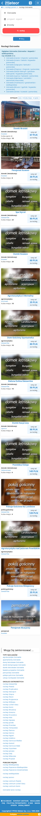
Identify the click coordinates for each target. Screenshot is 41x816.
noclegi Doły (7, 753)
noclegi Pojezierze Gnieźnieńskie (15, 770)
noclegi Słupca (8, 694)
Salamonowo (6, 470)
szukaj (22, 31)
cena (20, 98)
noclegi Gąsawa (9, 720)
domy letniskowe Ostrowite (13, 662)
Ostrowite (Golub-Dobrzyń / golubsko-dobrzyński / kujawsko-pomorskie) (20, 72)
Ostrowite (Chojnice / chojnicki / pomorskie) (22, 69)
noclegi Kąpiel (8, 735)
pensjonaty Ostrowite (11, 673)
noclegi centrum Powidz (12, 781)
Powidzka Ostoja (21, 465)
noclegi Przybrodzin (10, 689)
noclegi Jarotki (8, 723)
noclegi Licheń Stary (10, 705)
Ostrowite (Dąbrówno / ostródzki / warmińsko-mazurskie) (19, 79)
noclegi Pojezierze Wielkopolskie (15, 767)
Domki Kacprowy (20, 423)
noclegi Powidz (8, 686)
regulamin (35, 801)
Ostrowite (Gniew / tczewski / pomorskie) (21, 92)
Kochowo (4, 301)
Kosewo (4, 134)
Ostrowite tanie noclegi (12, 790)
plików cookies (23, 814)
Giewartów (5, 217)
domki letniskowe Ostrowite (13, 667)
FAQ (3, 803)
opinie (36, 98)
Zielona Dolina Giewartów (20, 381)
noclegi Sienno (8, 733)
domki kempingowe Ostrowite (14, 665)
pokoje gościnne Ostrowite (13, 675)
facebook (7, 801)
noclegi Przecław (9, 725)
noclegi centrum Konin (11, 786)
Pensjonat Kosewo (20, 170)
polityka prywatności (16, 803)
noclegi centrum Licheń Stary (14, 783)
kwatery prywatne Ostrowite (13, 670)
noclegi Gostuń (8, 743)
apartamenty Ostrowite (11, 660)
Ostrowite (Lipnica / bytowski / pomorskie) (22, 76)
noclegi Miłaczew (9, 756)
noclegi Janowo (8, 751)
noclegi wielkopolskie (11, 774)
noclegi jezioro (8, 777)
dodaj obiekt (24, 805)
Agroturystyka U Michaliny (20, 295)
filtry (22, 39)
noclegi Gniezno (9, 712)
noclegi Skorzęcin (9, 692)
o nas (30, 803)
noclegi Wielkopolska (11, 765)
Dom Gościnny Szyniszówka (20, 337)
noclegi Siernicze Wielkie (12, 741)
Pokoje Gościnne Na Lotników (20, 506)
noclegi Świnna (8, 730)
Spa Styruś (21, 212)
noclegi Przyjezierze (10, 699)
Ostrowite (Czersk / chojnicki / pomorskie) (22, 58)
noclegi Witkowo (9, 702)
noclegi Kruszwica (10, 715)
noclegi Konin (8, 707)
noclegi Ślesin (8, 697)
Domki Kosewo (20, 254)
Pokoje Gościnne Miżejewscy (20, 586)
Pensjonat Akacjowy (20, 627)
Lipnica (4, 428)
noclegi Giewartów (10, 684)
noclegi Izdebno (9, 738)
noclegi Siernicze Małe (11, 746)
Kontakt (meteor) (21, 801)
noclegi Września (9, 710)
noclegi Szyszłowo (10, 748)
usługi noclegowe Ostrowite (13, 678)
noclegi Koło (7, 717)
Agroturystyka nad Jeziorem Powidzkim (20, 548)
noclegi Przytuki (9, 759)
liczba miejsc (28, 98)
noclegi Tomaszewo (10, 728)
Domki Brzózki (21, 128)
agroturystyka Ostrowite (12, 657)
